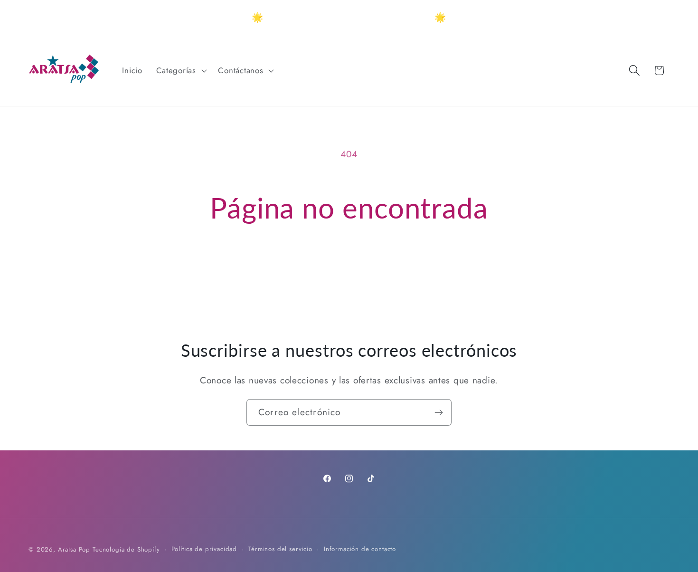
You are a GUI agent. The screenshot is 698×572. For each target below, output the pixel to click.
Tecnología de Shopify (126, 549)
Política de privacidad (204, 548)
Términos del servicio (280, 548)
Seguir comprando (349, 267)
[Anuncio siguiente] (475, 17)
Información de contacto (360, 548)
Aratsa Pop (74, 549)
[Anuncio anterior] (222, 17)
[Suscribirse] (438, 412)
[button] (180, 70)
